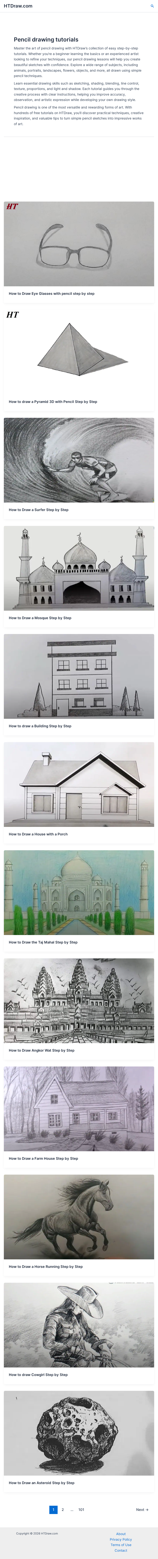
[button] (152, 6)
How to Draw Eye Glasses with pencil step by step (51, 293)
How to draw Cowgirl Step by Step (38, 1374)
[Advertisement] (79, 173)
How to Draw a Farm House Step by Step (43, 1158)
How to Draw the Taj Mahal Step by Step (43, 942)
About (121, 1534)
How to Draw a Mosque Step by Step (40, 618)
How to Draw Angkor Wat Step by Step (41, 1050)
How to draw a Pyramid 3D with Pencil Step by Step (53, 401)
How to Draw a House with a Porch (38, 834)
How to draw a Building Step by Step (40, 726)
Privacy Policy (121, 1539)
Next (142, 1509)
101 (81, 1509)
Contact (121, 1550)
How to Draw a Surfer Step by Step (38, 510)
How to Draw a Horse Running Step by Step (46, 1266)
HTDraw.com (18, 6)
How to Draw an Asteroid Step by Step (41, 1483)
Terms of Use (121, 1545)
